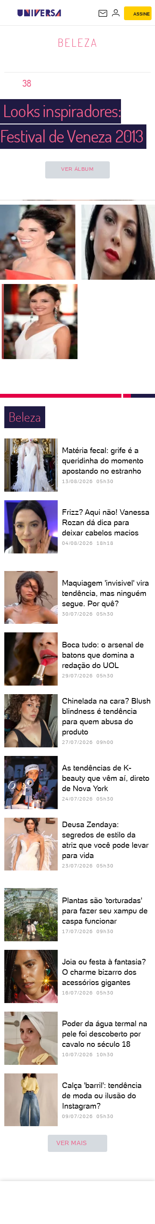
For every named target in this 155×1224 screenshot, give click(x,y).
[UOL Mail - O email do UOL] (103, 13)
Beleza (78, 42)
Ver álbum (77, 169)
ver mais (71, 1142)
